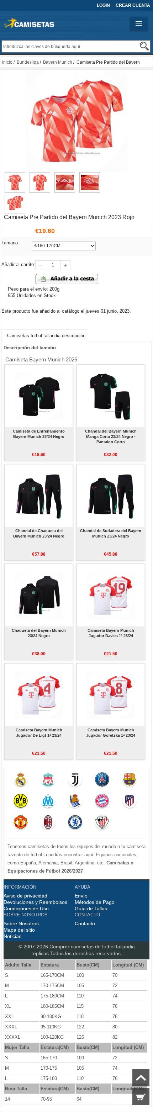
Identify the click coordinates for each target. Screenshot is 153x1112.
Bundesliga (28, 62)
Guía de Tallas (91, 908)
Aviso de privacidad (25, 896)
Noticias (12, 936)
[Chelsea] (75, 824)
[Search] (144, 46)
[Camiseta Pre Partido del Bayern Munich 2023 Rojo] (15, 175)
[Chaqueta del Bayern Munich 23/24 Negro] (39, 595)
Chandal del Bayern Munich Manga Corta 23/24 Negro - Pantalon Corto (111, 436)
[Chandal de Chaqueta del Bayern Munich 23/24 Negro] (39, 495)
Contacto (85, 923)
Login (103, 5)
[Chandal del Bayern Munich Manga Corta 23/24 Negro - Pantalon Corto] (111, 395)
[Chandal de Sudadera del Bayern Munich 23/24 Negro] (111, 495)
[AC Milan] (48, 824)
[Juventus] (75, 781)
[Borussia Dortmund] (21, 802)
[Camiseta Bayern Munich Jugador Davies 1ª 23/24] (111, 595)
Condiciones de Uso (26, 908)
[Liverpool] (48, 781)
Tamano (9, 242)
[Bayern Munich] (102, 802)
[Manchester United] (21, 824)
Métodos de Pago (95, 902)
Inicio (7, 62)
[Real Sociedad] (75, 802)
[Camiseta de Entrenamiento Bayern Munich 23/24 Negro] (39, 395)
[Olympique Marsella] (48, 802)
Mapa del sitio (19, 930)
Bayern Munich (57, 62)
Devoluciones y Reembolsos (35, 902)
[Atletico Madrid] (129, 802)
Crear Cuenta (133, 5)
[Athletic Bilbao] (102, 824)
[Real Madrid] (21, 781)
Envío (81, 896)
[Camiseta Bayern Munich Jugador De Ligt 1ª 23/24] (39, 694)
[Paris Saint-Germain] (102, 781)
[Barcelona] (129, 781)
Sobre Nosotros (21, 923)
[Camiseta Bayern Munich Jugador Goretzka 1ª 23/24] (111, 694)
